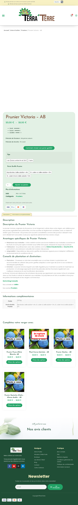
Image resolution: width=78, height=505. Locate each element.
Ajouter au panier (21, 185)
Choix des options (14, 362)
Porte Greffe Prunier (14, 166)
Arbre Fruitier (15, 30)
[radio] (16, 160)
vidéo (16, 285)
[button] (3, 16)
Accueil (6, 30)
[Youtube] (14, 466)
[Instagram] (18, 466)
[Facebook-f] (10, 466)
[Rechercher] (62, 2)
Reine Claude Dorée (54, 247)
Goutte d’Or (68, 247)
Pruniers (24, 30)
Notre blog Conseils (10, 281)
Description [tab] (6, 214)
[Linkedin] (23, 466)
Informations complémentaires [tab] (21, 214)
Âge (8, 154)
